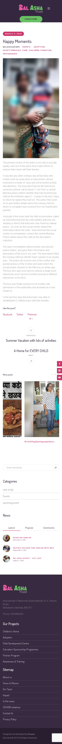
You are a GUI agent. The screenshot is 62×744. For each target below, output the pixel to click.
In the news (9, 701)
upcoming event (11, 502)
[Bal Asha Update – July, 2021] (6, 558)
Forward (31, 734)
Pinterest (32, 314)
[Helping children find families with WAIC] (6, 548)
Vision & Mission (11, 683)
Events (26, 47)
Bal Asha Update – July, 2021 (27, 558)
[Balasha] (31, 8)
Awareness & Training (13, 661)
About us (7, 677)
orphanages (10, 54)
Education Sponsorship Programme (20, 649)
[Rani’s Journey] (31, 409)
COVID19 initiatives (11, 707)
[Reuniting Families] (6, 537)
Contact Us (8, 713)
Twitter (19, 314)
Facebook (7, 314)
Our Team (7, 689)
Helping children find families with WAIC (33, 548)
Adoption (39, 47)
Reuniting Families (22, 538)
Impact (6, 695)
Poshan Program (11, 655)
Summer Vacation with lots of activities (31, 340)
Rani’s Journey (9, 441)
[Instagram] (59, 370)
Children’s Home (11, 631)
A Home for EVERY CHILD (31, 350)
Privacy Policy (9, 719)
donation (46, 50)
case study (8, 489)
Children (34, 50)
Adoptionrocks (12, 50)
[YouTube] (59, 377)
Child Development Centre (16, 643)
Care (25, 50)
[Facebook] (59, 363)
